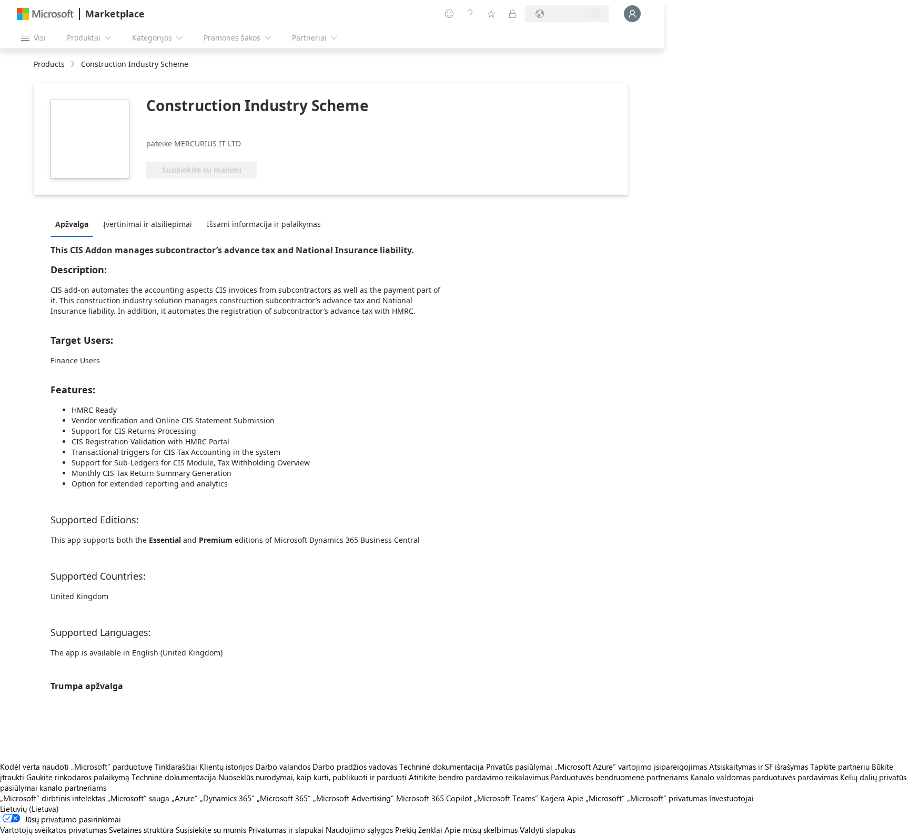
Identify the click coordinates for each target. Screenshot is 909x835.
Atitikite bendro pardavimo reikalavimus (479, 777)
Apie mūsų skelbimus (481, 829)
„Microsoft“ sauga (138, 798)
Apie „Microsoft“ (596, 798)
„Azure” (184, 798)
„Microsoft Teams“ (506, 798)
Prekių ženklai (418, 829)
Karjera (552, 798)
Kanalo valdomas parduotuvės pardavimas (764, 777)
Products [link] (49, 64)
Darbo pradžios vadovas (354, 766)
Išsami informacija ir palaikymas (264, 224)
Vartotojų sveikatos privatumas (53, 829)
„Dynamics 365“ (227, 798)
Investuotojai (731, 798)
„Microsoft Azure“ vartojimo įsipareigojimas (631, 766)
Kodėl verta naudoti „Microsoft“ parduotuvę (76, 766)
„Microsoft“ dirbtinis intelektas (52, 798)
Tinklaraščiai (176, 766)
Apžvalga (71, 224)
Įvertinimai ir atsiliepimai (147, 224)
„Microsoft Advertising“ (353, 798)
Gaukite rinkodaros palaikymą (77, 777)
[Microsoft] (45, 14)
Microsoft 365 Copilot (434, 798)
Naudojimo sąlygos (359, 829)
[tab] (74, 223)
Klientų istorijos (226, 766)
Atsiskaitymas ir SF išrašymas (758, 766)
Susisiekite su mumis (211, 829)
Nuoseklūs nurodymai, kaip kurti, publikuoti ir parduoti (312, 777)
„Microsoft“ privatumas (667, 798)
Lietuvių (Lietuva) (29, 808)
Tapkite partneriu (840, 766)
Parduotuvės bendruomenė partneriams (619, 777)
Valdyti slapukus (547, 829)
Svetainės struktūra (141, 829)
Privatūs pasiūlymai (519, 766)
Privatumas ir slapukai (286, 829)
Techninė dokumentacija (441, 766)
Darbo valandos (282, 766)
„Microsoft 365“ (284, 798)
